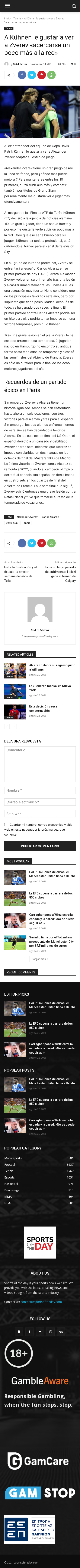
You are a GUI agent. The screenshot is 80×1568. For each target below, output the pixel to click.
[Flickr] (40, 1331)
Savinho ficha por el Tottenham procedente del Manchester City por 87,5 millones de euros (51, 941)
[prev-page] (7, 726)
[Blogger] (19, 1331)
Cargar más (39, 959)
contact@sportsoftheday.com (41, 1302)
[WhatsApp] (51, 75)
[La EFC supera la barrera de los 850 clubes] (15, 898)
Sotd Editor (20, 64)
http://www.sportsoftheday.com (40, 636)
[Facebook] (22, 75)
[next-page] (13, 726)
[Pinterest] (41, 75)
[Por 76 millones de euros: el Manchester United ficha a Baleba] (15, 877)
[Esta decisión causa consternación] (15, 712)
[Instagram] (50, 1331)
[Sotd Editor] (7, 64)
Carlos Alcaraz (50, 516)
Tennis (17, 18)
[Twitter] (32, 75)
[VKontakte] (61, 1331)
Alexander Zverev (27, 516)
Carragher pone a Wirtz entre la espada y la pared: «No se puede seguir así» (51, 919)
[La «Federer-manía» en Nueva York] (15, 691)
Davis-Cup (12, 522)
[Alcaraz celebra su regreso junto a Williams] (15, 670)
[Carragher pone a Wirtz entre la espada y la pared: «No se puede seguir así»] (15, 920)
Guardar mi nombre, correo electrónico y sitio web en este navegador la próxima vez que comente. (38, 829)
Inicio (7, 18)
